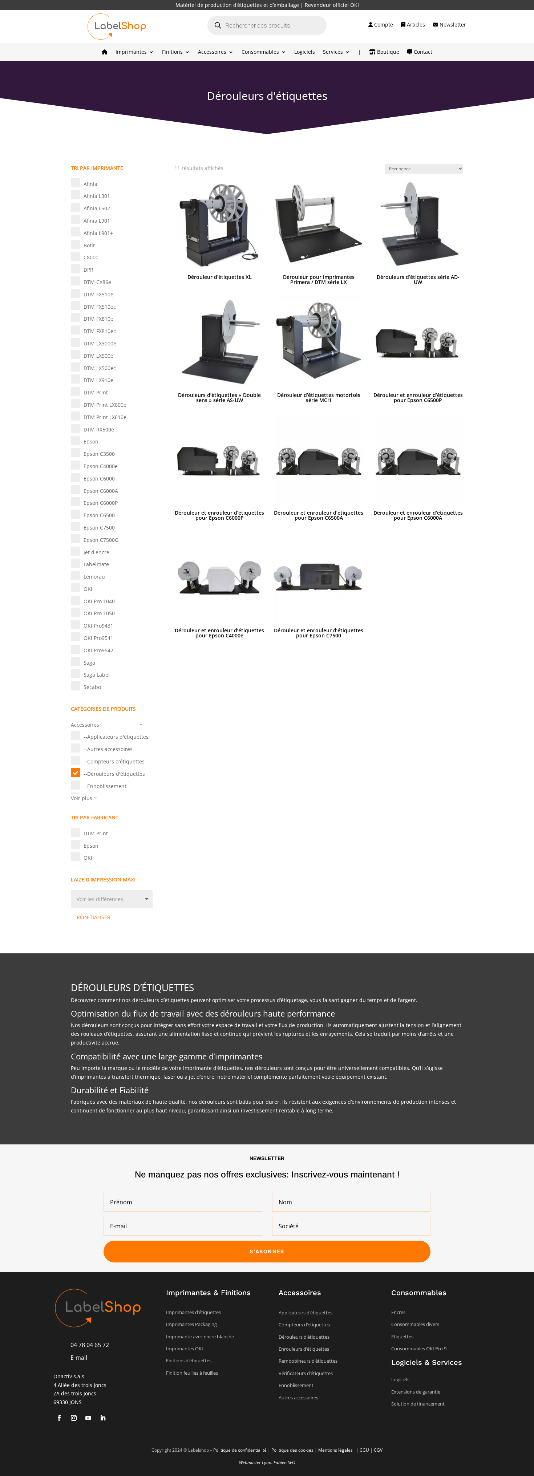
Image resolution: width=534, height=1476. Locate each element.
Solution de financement (418, 1403)
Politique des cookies (292, 1450)
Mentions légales (336, 1450)
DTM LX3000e (100, 343)
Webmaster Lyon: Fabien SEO (267, 1462)
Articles (415, 25)
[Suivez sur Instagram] (74, 1418)
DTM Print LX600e (105, 404)
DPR (88, 269)
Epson (91, 441)
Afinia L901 (97, 220)
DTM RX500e (99, 429)
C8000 (91, 257)
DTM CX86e (97, 282)
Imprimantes (131, 52)
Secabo (92, 687)
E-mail (78, 1358)
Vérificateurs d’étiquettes (306, 1373)
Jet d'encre (96, 552)
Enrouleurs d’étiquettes (304, 1349)
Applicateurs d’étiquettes (305, 1312)
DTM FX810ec (100, 331)
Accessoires (212, 52)
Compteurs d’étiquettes (304, 1324)
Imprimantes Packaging (191, 1324)
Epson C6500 (99, 515)
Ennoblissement (296, 1385)
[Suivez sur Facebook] (59, 1418)
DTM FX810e (98, 318)
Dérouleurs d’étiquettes (304, 1337)
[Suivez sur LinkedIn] (103, 1418)
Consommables (260, 52)
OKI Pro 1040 (99, 601)
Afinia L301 (97, 195)
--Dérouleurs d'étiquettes (114, 773)
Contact (422, 52)
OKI (88, 588)
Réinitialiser (93, 917)
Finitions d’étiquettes (188, 1360)
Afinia (90, 184)
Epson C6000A (101, 490)
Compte (383, 25)
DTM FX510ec (100, 306)
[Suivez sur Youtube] (88, 1418)
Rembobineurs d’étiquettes (308, 1361)
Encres (398, 1312)
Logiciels (304, 52)
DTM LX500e (98, 355)
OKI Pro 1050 (99, 613)
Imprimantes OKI (184, 1348)
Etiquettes (402, 1336)
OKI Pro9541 (98, 637)
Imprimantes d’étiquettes (193, 1312)
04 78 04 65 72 (89, 1345)
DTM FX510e (98, 294)
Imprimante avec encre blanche (200, 1336)
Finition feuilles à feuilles (192, 1373)
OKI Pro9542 (98, 650)
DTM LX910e (98, 380)
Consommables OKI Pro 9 (418, 1348)
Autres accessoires (298, 1397)
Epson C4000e (101, 466)
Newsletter (452, 25)
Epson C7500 (99, 527)
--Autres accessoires (108, 749)
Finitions (172, 52)
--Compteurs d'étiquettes (114, 761)
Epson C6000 (99, 478)
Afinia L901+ (98, 233)
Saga (89, 662)
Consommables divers (415, 1324)
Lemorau (94, 576)
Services (333, 52)
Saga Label (97, 674)
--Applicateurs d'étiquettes (116, 736)
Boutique (387, 52)
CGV (378, 1450)
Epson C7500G (101, 539)
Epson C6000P (101, 502)
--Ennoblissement (105, 786)
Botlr (89, 245)
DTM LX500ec (100, 368)
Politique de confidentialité (240, 1450)
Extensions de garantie (415, 1391)
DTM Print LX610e (105, 417)
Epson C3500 (99, 453)
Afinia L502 (97, 208)
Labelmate (96, 564)
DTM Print (96, 392)
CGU (364, 1450)
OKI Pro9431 (98, 625)
